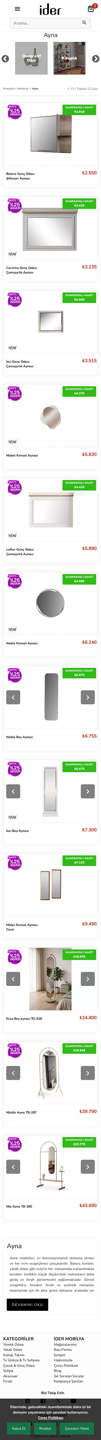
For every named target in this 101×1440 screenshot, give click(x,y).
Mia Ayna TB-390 (19, 1206)
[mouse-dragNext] (95, 59)
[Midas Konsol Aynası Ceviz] (50, 885)
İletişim (59, 1355)
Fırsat (7, 1381)
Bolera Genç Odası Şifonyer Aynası (20, 176)
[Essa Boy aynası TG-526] (50, 979)
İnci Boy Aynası (17, 831)
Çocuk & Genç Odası (19, 1365)
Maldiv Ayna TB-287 (21, 1112)
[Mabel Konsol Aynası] (50, 415)
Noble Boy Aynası (19, 737)
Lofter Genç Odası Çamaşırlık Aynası (20, 551)
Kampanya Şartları (68, 1381)
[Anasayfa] (50, 9)
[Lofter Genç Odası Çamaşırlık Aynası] (50, 509)
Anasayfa (9, 88)
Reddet (45, 1428)
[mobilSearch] (84, 23)
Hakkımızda (63, 1360)
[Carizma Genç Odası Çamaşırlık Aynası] (50, 228)
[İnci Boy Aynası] (50, 791)
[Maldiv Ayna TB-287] (50, 1072)
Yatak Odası (12, 1349)
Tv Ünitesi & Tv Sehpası (21, 1360)
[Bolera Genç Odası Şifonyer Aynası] (50, 134)
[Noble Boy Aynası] (50, 697)
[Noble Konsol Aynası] (50, 603)
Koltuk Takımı (14, 1355)
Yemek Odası (13, 1344)
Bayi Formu (63, 1349)
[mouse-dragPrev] (5, 59)
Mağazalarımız (65, 1344)
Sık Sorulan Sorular (69, 1376)
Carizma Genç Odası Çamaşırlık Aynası (21, 270)
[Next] (88, 697)
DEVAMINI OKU (27, 1304)
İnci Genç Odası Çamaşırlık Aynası (19, 363)
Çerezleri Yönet (77, 1428)
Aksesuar (24, 88)
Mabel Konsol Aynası (22, 455)
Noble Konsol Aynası (22, 643)
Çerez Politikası (66, 1365)
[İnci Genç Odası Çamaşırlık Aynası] (50, 322)
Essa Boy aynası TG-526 (24, 1018)
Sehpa (8, 1370)
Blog (57, 1370)
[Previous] (13, 697)
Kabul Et (19, 1428)
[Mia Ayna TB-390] (50, 1166)
